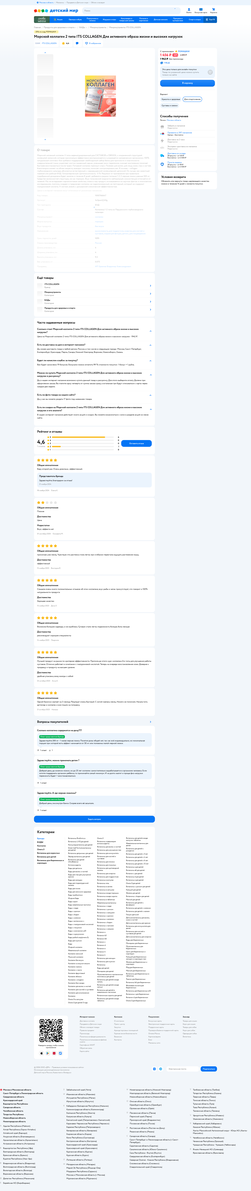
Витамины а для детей (134, 867)
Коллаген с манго (75, 970)
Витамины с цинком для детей (138, 887)
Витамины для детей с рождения (135, 850)
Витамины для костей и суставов (106, 857)
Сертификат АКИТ (87, 1045)
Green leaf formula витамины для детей (79, 849)
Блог (150, 1040)
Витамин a (101, 932)
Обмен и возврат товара (89, 1027)
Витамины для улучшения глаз (109, 850)
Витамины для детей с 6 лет (137, 860)
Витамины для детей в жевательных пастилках (106, 991)
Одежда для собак (190, 1033)
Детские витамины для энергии (138, 937)
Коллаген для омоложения (78, 993)
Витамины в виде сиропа (107, 896)
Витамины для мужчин (106, 962)
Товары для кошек (190, 1021)
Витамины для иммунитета (107, 853)
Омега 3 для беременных (136, 1001)
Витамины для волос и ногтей (109, 847)
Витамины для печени (106, 862)
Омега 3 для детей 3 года (77, 1003)
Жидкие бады (73, 898)
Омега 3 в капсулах (75, 999)
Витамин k (101, 955)
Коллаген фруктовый (76, 973)
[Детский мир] (56, 11)
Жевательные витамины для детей (137, 844)
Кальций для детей (133, 890)
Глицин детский (132, 915)
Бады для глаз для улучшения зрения (79, 876)
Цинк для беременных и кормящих (136, 953)
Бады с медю (73, 908)
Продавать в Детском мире (91, 1024)
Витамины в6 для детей (135, 870)
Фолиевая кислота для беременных (135, 987)
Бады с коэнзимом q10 (77, 931)
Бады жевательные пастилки (79, 905)
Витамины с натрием (105, 929)
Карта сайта (84, 1051)
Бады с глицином (75, 928)
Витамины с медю (104, 906)
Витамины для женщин (106, 958)
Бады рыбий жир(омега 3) (78, 937)
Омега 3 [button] (40, 849)
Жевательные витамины (106, 903)
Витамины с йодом (104, 922)
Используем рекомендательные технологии (51, 1070)
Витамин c (101, 942)
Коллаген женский (75, 954)
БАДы (82, 27)
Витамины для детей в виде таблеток (108, 1000)
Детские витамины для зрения (138, 923)
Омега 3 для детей (133, 883)
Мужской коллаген (75, 957)
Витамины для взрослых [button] (48, 853)
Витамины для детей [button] (46, 856)
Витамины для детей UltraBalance (76, 861)
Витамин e (101, 949)
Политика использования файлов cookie (93, 1041)
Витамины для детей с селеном (138, 908)
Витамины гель (103, 883)
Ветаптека (187, 1037)
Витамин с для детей (134, 874)
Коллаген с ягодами (76, 980)
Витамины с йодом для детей (137, 896)
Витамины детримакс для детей (80, 853)
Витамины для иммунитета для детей (138, 927)
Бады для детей (103, 968)
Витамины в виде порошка (107, 893)
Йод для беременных (134, 967)
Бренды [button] (40, 838)
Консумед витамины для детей (80, 845)
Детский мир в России (43, 1072)
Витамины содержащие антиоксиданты (106, 842)
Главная (37, 27)
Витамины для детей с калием (138, 911)
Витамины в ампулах (105, 880)
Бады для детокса (75, 868)
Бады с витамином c (76, 921)
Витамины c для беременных (137, 994)
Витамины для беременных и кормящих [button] (50, 861)
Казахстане (57, 1072)
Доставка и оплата (87, 1021)
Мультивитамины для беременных (134, 947)
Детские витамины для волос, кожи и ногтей (138, 919)
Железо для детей (133, 893)
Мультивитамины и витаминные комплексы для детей (110, 975)
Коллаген (71, 996)
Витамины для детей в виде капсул (108, 986)
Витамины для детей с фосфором (135, 904)
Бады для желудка (75, 880)
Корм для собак (189, 1030)
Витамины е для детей (135, 880)
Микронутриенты (98, 27)
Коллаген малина (75, 967)
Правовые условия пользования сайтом (68, 1067)
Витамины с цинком (105, 909)
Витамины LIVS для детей (78, 842)
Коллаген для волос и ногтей (79, 986)
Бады (70, 944)
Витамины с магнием (105, 926)
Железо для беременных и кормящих (136, 963)
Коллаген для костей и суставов (80, 990)
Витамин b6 (102, 939)
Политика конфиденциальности (93, 1037)
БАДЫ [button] (40, 842)
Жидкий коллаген (75, 947)
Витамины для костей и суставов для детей (135, 932)
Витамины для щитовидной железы (108, 869)
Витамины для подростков (107, 877)
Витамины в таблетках (106, 900)
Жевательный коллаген (77, 950)
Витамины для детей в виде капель (108, 981)
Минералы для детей (105, 971)
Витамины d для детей (135, 877)
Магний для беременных (136, 971)
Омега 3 (100, 838)
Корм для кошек (189, 1024)
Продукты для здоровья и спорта (59, 27)
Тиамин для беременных (136, 979)
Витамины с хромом (105, 916)
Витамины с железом (105, 919)
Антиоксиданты (74, 865)
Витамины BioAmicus (76, 838)
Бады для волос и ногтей (78, 872)
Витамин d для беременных (137, 997)
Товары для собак (190, 1027)
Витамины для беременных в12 (138, 991)
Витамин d (101, 945)
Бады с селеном (74, 918)
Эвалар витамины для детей (79, 857)
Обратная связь (86, 1048)
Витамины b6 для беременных (138, 982)
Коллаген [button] (41, 845)
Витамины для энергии (106, 874)
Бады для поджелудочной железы (78, 884)
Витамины (101, 965)
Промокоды (85, 1033)
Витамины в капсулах (105, 890)
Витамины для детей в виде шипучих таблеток (137, 839)
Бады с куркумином (76, 934)
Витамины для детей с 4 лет (137, 857)
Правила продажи (87, 1030)
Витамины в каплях (104, 887)
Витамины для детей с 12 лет (137, 864)
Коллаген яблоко (75, 977)
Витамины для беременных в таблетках (137, 975)
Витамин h (101, 952)
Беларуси (67, 1072)
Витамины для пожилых (106, 865)
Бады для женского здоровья (79, 892)
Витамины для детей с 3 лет (137, 854)
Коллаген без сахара (76, 983)
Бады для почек (74, 889)
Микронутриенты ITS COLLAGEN (125, 27)
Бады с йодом (73, 915)
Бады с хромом (74, 911)
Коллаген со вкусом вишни (79, 964)
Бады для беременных (135, 940)
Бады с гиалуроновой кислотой (80, 924)
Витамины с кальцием (106, 913)
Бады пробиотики (75, 895)
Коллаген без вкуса (75, 960)
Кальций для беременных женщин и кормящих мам (136, 958)
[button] (210, 19)
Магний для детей (133, 900)
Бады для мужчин (75, 941)
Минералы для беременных (137, 943)
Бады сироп (73, 902)
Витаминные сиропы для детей (109, 995)
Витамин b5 (102, 935)
